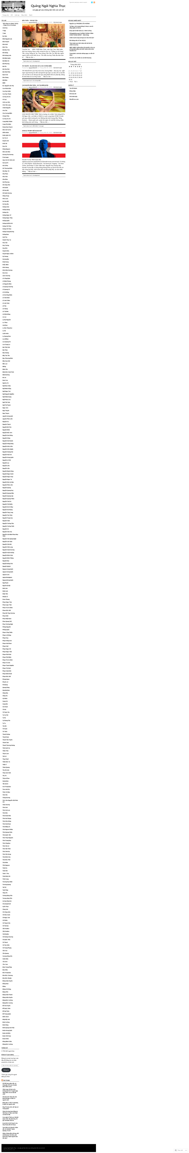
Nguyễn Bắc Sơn (7, 432)
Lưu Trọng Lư (6, 344)
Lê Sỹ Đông (6, 292)
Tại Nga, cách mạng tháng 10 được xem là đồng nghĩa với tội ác (81, 27)
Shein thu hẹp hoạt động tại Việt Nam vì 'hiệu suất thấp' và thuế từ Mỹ (10, 1113)
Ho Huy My (6, 204)
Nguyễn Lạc (6, 463)
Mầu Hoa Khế (6, 361)
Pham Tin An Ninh (8, 607)
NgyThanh (5, 583)
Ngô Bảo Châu (7, 386)
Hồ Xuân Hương (7, 193)
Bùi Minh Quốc (7, 58)
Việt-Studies (6, 931)
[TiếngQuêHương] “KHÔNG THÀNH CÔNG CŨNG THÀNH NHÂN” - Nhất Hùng (81, 34)
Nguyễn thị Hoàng (8, 509)
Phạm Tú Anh (6, 662)
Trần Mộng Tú (6, 826)
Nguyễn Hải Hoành (8, 441)
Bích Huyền (6, 41)
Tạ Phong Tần (6, 720)
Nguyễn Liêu (6, 465)
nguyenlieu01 (33, 22)
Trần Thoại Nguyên (8, 837)
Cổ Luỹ (4, 99)
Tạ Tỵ (4, 723)
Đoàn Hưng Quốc (7, 1030)
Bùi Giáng (5, 52)
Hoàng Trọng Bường (8, 231)
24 (71, 77)
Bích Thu (5, 47)
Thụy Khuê (6, 759)
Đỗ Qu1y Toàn (6, 1008)
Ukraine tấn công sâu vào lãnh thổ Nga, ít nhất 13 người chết (10, 1098)
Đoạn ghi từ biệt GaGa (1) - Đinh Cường (80, 30)
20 (77, 75)
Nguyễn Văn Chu (7, 531)
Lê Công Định (6, 278)
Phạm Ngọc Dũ (7, 649)
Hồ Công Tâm (6, 185)
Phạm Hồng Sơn (7, 640)
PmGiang (5, 684)
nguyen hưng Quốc (8, 572)
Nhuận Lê (5, 596)
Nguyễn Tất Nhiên (8, 504)
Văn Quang (6, 953)
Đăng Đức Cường (8, 1044)
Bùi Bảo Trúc (6, 50)
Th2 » (76, 81)
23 (69, 77)
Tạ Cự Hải (5, 715)
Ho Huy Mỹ (6, 201)
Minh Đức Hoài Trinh (8, 372)
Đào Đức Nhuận (7, 978)
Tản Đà (4, 726)
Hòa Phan (5, 174)
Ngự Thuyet (6, 413)
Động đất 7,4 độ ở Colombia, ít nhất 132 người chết (10, 1103)
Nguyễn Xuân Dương (8, 550)
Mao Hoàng (6, 352)
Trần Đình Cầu (6, 857)
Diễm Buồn (6, 132)
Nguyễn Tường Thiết (8, 526)
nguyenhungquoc (7, 577)
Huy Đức (5, 248)
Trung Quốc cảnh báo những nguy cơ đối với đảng (81, 54)
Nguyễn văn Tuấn (7, 541)
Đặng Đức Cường (8, 1000)
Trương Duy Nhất (7, 881)
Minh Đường (6, 375)
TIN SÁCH (5, 784)
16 (69, 75)
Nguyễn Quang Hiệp (8, 493)
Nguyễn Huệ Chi (7, 454)
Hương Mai (6, 259)
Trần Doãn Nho (7, 815)
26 (75, 77)
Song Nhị (5, 704)
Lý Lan (4, 317)
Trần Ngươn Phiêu (8, 829)
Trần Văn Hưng (7, 854)
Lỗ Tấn (4, 306)
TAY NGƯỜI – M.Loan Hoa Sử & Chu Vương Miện (37, 66)
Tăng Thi (5, 893)
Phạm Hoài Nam (7, 643)
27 (77, 77)
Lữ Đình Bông (6, 314)
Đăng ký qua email (7, 1054)
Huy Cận (5, 242)
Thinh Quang (6, 767)
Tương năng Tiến (7, 898)
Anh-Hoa (5, 28)
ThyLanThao (6, 778)
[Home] (48, 7)
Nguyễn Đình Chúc (8, 555)
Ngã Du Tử (6, 383)
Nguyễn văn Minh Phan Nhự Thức (10, 535)
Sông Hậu (5, 693)
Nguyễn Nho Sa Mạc (8, 482)
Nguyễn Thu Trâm (7, 515)
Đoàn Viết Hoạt (7, 1036)
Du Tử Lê (5, 138)
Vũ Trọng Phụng (7, 948)
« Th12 (70, 81)
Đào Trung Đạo (7, 972)
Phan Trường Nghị (8, 624)
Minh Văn (5, 369)
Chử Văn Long (7, 105)
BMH (4, 83)
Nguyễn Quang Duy (8, 490)
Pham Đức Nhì (7, 610)
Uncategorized (7, 904)
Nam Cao (5, 380)
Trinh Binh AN (6, 876)
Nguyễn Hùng (6, 438)
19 (75, 75)
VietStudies (6, 934)
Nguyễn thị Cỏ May (8, 507)
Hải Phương (6, 182)
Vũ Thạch (5, 942)
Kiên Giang (6, 267)
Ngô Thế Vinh (6, 402)
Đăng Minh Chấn (7, 1041)
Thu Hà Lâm (6, 770)
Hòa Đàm (5, 179)
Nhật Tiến (5, 594)
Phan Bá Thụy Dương (9, 613)
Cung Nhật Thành (7, 121)
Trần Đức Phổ (6, 859)
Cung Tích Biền (7, 124)
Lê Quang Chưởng (8, 286)
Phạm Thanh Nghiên (8, 665)
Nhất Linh (5, 591)
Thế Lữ (4, 756)
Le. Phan (5, 322)
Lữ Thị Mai (5, 311)
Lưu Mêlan (5, 339)
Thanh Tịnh (6, 742)
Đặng (4, 986)
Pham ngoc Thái (7, 605)
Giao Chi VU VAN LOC (9, 160)
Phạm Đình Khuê (7, 673)
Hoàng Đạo (6, 234)
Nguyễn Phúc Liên (8, 485)
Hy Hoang (5, 256)
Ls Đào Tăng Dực (7, 328)
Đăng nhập (72, 91)
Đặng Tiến (5, 992)
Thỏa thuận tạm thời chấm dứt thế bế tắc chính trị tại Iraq (80, 44)
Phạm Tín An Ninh (8, 660)
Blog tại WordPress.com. (9, 1149)
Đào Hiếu (5, 970)
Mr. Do (4, 377)
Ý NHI (4, 33)
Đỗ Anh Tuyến (6, 1005)
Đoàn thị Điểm (6, 1033)
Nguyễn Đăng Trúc (8, 563)
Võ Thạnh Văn (6, 923)
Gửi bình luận (57, 22)
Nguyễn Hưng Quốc (8, 457)
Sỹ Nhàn (5, 698)
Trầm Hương (6, 804)
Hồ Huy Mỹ (6, 190)
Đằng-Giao (5, 983)
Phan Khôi (5, 616)
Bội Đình (5, 80)
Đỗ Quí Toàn (6, 1011)
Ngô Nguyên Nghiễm (8, 394)
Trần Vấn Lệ (6, 846)
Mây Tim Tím (6, 355)
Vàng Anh (5, 909)
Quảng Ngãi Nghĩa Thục (9, 1148)
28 (79, 77)
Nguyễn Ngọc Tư (7, 479)
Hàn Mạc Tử (6, 171)
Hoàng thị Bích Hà (8, 223)
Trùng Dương (6, 797)
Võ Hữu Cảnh (6, 915)
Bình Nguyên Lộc (7, 39)
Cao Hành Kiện (7, 88)
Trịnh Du (5, 868)
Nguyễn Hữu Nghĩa (8, 449)
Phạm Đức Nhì (7, 676)
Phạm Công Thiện (7, 632)
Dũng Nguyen (6, 149)
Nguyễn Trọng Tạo (8, 518)
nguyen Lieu (6, 574)
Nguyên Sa (6, 421)
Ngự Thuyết (6, 410)
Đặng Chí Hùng (7, 989)
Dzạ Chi (5, 146)
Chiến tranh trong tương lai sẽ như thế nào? (81, 37)
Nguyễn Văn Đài (7, 544)
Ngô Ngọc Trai (6, 391)
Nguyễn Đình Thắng (8, 558)
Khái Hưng (6, 262)
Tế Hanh (5, 728)
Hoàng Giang (6, 209)
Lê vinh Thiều (6, 300)
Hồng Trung (6, 196)
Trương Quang (7, 884)
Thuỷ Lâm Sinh (7, 773)
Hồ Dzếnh (5, 187)
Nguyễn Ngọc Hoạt (8, 476)
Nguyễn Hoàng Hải (8, 452)
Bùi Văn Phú (6, 69)
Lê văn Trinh (6, 303)
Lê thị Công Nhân (7, 295)
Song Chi (5, 701)
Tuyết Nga (5, 890)
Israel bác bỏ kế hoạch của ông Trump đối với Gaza (10, 1124)
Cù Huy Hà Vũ (6, 96)
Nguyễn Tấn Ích (7, 501)
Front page (6, 157)
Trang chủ (5, 15)
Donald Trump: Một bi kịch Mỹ (32, 130)
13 (77, 73)
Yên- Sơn (5, 964)
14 (79, 73)
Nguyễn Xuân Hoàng (8, 552)
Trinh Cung (6, 879)
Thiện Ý (5, 764)
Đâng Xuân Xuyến (8, 981)
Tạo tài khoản (73, 88)
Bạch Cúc (5, 74)
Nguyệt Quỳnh (7, 566)
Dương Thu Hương (8, 154)
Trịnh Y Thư (6, 873)
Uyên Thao (6, 906)
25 (73, 77)
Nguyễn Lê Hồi (7, 460)
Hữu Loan (5, 198)
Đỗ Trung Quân (7, 1014)
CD (12, 15)
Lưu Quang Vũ (7, 341)
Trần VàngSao (6, 843)
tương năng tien (7, 901)
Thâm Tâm (5, 751)
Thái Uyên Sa (6, 748)
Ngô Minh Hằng (7, 388)
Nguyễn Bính (6, 430)
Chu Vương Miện (7, 113)
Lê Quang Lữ (6, 289)
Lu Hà (4, 330)
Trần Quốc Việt (7, 835)
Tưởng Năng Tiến (7, 895)
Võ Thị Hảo (6, 926)
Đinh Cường (6, 1022)
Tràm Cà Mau (6, 792)
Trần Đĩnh (5, 862)
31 (71, 79)
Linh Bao (5, 325)
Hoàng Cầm (6, 207)
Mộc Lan (5, 364)
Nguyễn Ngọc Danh (8, 474)
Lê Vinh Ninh (6, 297)
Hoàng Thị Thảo (7, 226)
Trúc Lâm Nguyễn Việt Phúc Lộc (10, 801)
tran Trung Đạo (7, 786)
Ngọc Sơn (5, 408)
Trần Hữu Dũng (7, 821)
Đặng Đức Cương (8, 1003)
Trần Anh (5, 807)
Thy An (4, 775)
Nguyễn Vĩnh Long (8, 547)
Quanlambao (6, 690)
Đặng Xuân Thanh (7, 994)
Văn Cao (5, 950)
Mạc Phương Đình (8, 358)
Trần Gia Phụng (7, 818)
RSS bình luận (73, 96)
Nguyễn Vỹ (6, 529)
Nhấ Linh (5, 588)
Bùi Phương (6, 63)
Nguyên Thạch (7, 424)
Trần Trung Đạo (7, 840)
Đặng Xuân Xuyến (8, 997)
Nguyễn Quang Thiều (8, 498)
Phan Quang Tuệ (7, 621)
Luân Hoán (6, 333)
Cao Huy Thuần (7, 94)
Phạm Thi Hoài (7, 668)
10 (71, 73)
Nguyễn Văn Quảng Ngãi (9, 539)
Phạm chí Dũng (7, 635)
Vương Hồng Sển (7, 956)
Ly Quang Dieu (7, 336)
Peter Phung (6, 599)
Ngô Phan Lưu (7, 399)
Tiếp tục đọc (30, 57)
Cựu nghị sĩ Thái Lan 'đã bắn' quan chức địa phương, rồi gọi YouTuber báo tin (11, 1119)
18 (73, 75)
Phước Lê (5, 682)
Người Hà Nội (6, 585)
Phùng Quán (6, 629)
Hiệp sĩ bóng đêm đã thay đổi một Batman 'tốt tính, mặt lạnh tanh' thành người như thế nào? (11, 1136)
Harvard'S (5, 163)
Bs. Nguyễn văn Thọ (8, 85)
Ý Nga (4, 30)
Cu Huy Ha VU (7, 118)
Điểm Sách (6, 1016)
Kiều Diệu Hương (7, 270)
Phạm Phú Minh (7, 657)
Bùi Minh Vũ (6, 61)
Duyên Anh (6, 140)
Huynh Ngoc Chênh (8, 253)
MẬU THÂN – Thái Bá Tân (29, 20)
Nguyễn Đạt (6, 561)
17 (71, 75)
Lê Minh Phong (7, 281)
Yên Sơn (5, 961)
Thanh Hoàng (6, 734)
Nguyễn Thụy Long (8, 512)
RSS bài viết (72, 93)
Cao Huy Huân (7, 91)
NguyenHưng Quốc (8, 580)
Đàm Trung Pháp (7, 967)
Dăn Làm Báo (6, 152)
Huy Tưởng (6, 245)
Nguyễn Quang (7, 487)
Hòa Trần (5, 176)
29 (81, 77)
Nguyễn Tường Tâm (8, 523)
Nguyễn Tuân (6, 520)
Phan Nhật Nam (7, 618)
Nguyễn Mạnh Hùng (8, 471)
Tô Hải (4, 709)
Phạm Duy (5, 638)
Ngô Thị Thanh (7, 405)
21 (79, 75)
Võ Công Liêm (6, 912)
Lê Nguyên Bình (7, 284)
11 (73, 73)
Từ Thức (5, 731)
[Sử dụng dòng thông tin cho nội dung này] (2, 1080)
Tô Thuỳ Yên (6, 712)
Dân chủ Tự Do (7, 129)
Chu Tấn (5, 110)
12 (75, 73)
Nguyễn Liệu (6, 468)
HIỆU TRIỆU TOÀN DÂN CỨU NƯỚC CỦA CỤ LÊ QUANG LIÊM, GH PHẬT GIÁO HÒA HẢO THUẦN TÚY (82, 49)
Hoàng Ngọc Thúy (8, 218)
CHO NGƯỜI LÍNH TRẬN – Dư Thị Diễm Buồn (35, 85)
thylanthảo (5, 781)
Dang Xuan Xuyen (8, 127)
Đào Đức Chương (8, 975)
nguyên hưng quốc (8, 416)
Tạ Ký (4, 717)
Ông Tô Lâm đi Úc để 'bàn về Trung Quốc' (10, 1107)
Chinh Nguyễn (6, 107)
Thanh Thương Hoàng (9, 745)
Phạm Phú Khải (7, 654)
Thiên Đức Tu (6, 762)
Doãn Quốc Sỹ (7, 135)
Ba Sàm (5, 36)
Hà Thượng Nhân (7, 168)
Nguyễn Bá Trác (7, 427)
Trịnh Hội (5, 870)
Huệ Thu (5, 237)
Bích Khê (5, 44)
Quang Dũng (6, 687)
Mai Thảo (5, 350)
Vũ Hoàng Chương (8, 937)
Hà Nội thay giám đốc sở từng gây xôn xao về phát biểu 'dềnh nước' (10, 1085)
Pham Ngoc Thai (7, 602)
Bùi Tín (4, 66)
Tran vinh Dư (6, 789)
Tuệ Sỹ (4, 887)
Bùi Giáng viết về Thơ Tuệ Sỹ (77, 40)
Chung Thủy (6, 116)
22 (81, 75)
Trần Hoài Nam (7, 824)
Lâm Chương (6, 275)
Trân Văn (5, 795)
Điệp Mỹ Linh (6, 1019)
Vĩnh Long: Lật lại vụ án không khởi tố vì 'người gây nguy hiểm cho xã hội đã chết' (10, 1092)
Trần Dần (5, 813)
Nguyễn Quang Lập (8, 496)
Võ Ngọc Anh (6, 917)
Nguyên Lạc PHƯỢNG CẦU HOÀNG (79, 23)
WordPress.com (74, 99)
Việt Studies (6, 928)
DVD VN (5, 143)
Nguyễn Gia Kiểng (8, 435)
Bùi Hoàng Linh (7, 55)
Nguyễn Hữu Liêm (8, 446)
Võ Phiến (5, 920)
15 (81, 73)
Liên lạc (17, 15)
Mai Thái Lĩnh (6, 347)
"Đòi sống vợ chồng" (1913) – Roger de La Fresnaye (10, 24)
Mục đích (24, 15)
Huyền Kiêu (6, 251)
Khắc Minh (5, 264)
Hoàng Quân (6, 220)
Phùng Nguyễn (7, 627)
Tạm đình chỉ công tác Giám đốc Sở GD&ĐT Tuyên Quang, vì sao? (10, 1129)
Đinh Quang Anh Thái (8, 1027)
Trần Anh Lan (6, 810)
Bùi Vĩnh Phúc (6, 72)
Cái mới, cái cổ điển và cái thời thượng (80, 58)
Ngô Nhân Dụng (7, 397)
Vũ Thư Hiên (6, 945)
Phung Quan (6, 679)
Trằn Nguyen (6, 865)
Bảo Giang (5, 77)
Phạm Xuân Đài (7, 671)
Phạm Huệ (5, 646)
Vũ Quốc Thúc (6, 939)
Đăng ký (6, 1070)
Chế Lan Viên (6, 102)
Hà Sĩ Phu (5, 165)
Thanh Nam (6, 737)
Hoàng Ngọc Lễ (7, 215)
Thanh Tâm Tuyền (7, 740)
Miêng (4, 366)
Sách (30, 15)
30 (69, 79)
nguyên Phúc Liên (8, 419)
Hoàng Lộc (6, 212)
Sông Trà (5, 695)
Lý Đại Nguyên (7, 319)
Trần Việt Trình (7, 848)
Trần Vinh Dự (6, 851)
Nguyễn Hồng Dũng (8, 443)
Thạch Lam (6, 753)
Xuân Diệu (5, 959)
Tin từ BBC (6, 1080)
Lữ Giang (5, 308)
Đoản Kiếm (6, 1038)
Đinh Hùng (5, 1025)
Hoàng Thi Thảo (7, 229)
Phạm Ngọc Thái (7, 651)
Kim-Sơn (5, 273)
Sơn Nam (5, 706)
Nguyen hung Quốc (8, 569)
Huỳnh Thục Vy (7, 240)
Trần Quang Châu (7, 832)
